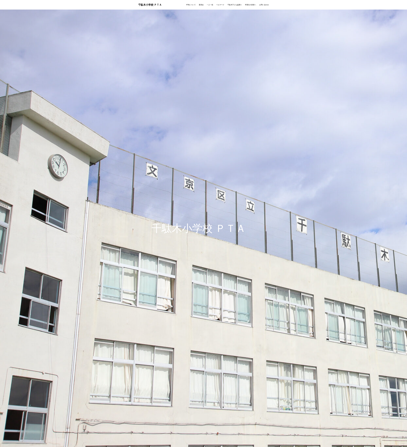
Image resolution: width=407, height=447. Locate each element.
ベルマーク (220, 5)
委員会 (201, 5)
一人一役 (210, 5)
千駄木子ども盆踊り (234, 5)
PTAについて (191, 5)
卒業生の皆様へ (250, 5)
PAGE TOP (396, 432)
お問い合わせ (264, 5)
